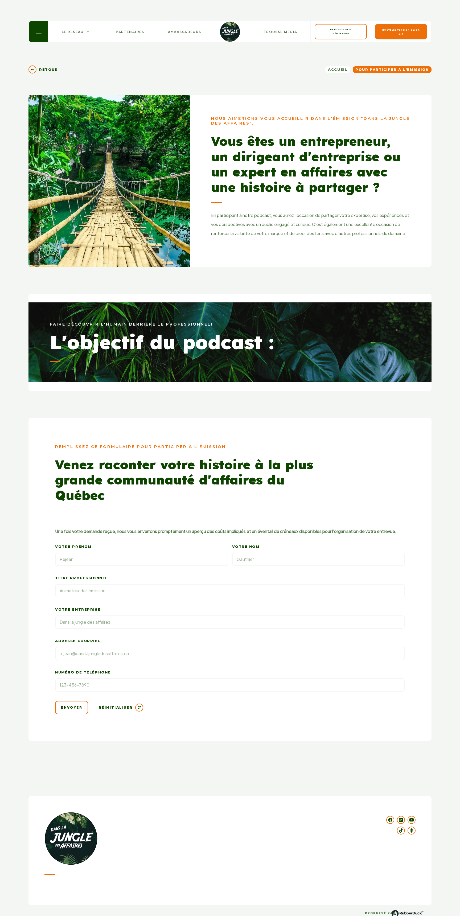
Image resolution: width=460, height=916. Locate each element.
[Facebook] (390, 820)
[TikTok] (401, 831)
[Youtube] (412, 820)
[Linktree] (412, 831)
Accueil (337, 69)
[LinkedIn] (401, 820)
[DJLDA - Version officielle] (230, 31)
